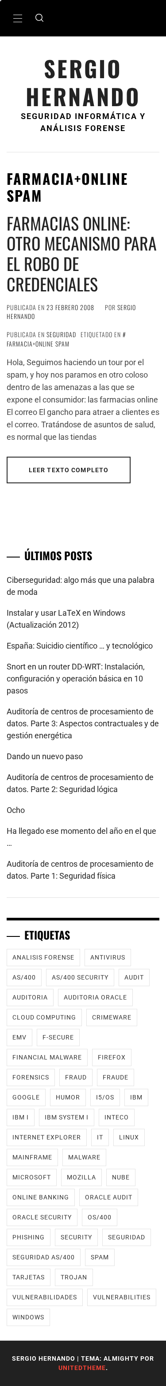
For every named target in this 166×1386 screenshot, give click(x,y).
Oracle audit (108, 1197)
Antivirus (107, 957)
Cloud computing (44, 1017)
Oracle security (42, 1217)
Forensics (30, 1077)
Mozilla (81, 1177)
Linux (129, 1137)
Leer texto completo (68, 470)
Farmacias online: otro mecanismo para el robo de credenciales (82, 253)
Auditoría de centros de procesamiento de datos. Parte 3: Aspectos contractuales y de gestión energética (83, 723)
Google (26, 1097)
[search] (39, 18)
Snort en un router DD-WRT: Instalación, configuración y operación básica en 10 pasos (76, 678)
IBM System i (67, 1117)
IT (100, 1137)
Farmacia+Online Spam (38, 343)
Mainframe (32, 1157)
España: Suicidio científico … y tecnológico (80, 645)
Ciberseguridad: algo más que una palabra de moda (80, 586)
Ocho (16, 810)
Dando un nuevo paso (45, 756)
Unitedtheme (82, 1367)
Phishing (28, 1237)
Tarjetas (28, 1277)
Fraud (76, 1077)
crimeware (111, 1017)
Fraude (115, 1077)
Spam (100, 1257)
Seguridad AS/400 (43, 1257)
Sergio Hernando (83, 82)
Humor (68, 1097)
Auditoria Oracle (95, 997)
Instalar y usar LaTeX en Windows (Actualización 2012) (66, 618)
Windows (28, 1317)
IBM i (20, 1117)
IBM (136, 1097)
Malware (84, 1157)
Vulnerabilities (122, 1297)
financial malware (47, 1057)
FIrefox (112, 1057)
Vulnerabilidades (44, 1297)
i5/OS (105, 1097)
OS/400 (100, 1217)
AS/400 (24, 977)
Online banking (40, 1197)
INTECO (116, 1117)
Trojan (74, 1277)
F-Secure (58, 1037)
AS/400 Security (80, 977)
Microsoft (31, 1177)
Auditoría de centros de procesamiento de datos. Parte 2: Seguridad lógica (80, 783)
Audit (134, 977)
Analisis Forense (43, 957)
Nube (121, 1177)
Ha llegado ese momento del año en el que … (81, 837)
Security (76, 1237)
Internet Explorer (46, 1137)
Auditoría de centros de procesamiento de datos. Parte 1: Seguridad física (80, 869)
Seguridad (61, 334)
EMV (19, 1037)
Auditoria (30, 997)
